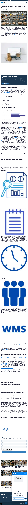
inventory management (22, 357)
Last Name (2, 445)
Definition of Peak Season (5, 428)
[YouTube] (6, 497)
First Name (2, 442)
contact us (10, 379)
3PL (14, 34)
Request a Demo (5, 83)
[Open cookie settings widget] (1, 504)
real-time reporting (9, 377)
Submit (14, 452)
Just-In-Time (6, 370)
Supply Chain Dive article (16, 137)
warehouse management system (5, 357)
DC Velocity (20, 127)
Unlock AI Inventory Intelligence (19, 0)
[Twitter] (3, 497)
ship (7, 129)
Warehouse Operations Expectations (6, 429)
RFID (20, 344)
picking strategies (5, 349)
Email (2, 439)
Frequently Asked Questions (5, 434)
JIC (7, 371)
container (18, 94)
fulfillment (16, 168)
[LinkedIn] (5, 497)
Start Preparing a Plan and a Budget (6, 430)
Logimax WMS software (5, 363)
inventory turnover (7, 362)
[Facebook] (1, 497)
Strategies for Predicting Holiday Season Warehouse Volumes (9, 431)
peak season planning (7, 92)
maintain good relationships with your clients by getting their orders (15, 32)
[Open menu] (26, 2)
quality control (3, 125)
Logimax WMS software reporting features (7, 368)
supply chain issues (14, 89)
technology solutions (4, 344)
